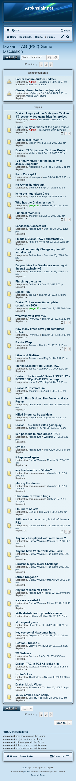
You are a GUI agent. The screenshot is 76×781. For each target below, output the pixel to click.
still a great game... (28, 622)
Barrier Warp (23, 342)
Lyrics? (20, 446)
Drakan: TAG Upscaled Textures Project (40, 150)
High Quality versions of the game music (42, 127)
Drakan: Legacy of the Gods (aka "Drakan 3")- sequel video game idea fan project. (42, 115)
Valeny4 (33, 646)
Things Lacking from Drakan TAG (37, 365)
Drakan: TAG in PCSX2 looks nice (37, 663)
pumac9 (33, 382)
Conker (32, 512)
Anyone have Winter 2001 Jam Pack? (39, 551)
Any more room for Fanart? (33, 589)
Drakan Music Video (28, 684)
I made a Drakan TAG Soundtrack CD (39, 238)
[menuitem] (16, 30)
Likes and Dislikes (27, 355)
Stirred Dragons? (26, 577)
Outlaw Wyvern (37, 460)
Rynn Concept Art (26, 174)
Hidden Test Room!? (28, 140)
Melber (32, 143)
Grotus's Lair (23, 674)
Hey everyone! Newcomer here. (35, 632)
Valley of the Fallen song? (32, 695)
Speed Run (22, 292)
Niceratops (34, 167)
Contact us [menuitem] (58, 756)
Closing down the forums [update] (37, 90)
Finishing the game (28, 281)
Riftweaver (34, 687)
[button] (51, 64)
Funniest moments (27, 213)
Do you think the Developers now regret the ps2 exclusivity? (41, 267)
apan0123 (34, 666)
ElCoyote (33, 625)
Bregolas (33, 635)
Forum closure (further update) (35, 79)
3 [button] (46, 65)
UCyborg (33, 93)
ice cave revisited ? (28, 600)
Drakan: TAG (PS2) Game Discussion (27, 49)
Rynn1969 (34, 318)
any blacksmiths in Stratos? (33, 470)
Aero (24, 767)
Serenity (33, 698)
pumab (32, 428)
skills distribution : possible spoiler (38, 613)
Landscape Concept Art (30, 226)
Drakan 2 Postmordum (30, 388)
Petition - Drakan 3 (27, 643)
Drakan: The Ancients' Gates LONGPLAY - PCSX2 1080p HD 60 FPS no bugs (42, 378)
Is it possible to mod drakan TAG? (37, 433)
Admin (32, 82)
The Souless (35, 677)
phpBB (26, 771)
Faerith (32, 656)
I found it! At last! (26, 509)
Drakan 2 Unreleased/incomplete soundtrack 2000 (36, 304)
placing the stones (27, 483)
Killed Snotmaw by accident (33, 414)
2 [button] (41, 65)
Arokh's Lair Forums (36, 84)
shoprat (33, 187)
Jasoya (32, 295)
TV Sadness (23, 653)
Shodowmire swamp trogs (32, 496)
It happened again (27, 457)
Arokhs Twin (35, 229)
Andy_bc (33, 241)
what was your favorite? (30, 315)
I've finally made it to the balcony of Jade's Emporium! (38, 162)
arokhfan (33, 616)
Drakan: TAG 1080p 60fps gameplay (38, 425)
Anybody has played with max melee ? (40, 538)
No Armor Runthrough (30, 184)
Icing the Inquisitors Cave (32, 193)
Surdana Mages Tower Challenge (36, 564)
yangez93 (34, 205)
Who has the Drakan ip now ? (34, 202)
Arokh (32, 284)
